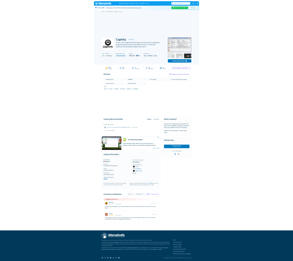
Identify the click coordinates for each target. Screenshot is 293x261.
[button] (131, 39)
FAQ (174, 240)
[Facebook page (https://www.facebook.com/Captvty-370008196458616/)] (175, 154)
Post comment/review (154, 194)
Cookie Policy (177, 247)
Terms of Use (177, 242)
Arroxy (129, 127)
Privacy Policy (177, 244)
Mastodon (165, 247)
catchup (129, 89)
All (129, 194)
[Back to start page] (105, 3)
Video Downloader (120, 55)
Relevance (139, 194)
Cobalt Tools (138, 171)
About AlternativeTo (179, 249)
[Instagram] (116, 258)
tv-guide (116, 89)
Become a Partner (178, 251)
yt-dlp (136, 166)
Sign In (194, 3)
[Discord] (102, 258)
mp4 (105, 89)
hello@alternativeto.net (133, 247)
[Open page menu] (197, 3)
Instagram (113, 249)
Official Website (176, 146)
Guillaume (107, 161)
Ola (112, 242)
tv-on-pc (110, 89)
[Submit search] (172, 3)
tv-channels (135, 89)
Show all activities (111, 130)
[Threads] (113, 258)
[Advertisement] (146, 24)
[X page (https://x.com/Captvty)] (178, 154)
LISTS (147, 3)
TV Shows (122, 89)
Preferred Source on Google (182, 254)
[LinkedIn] (119, 258)
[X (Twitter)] (105, 258)
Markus (117, 242)
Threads (108, 249)
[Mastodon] (108, 258)
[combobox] (180, 3)
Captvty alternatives (178, 61)
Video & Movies (136, 162)
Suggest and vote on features (180, 74)
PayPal (160, 249)
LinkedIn (119, 249)
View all (134, 173)
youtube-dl (138, 169)
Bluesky (103, 249)
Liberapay (154, 249)
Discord (144, 247)
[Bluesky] (110, 258)
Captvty (118, 127)
